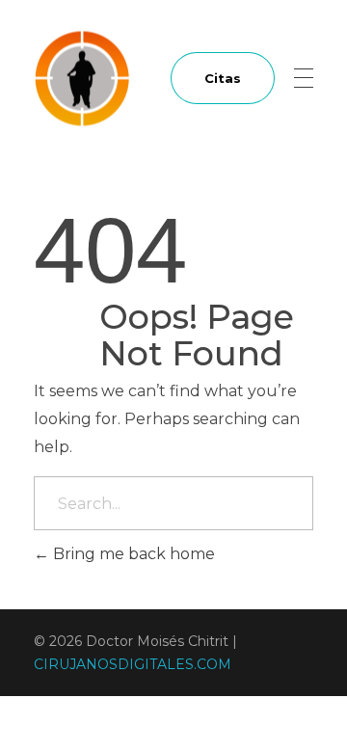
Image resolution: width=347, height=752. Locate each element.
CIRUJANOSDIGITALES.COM (132, 664)
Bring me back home (132, 554)
